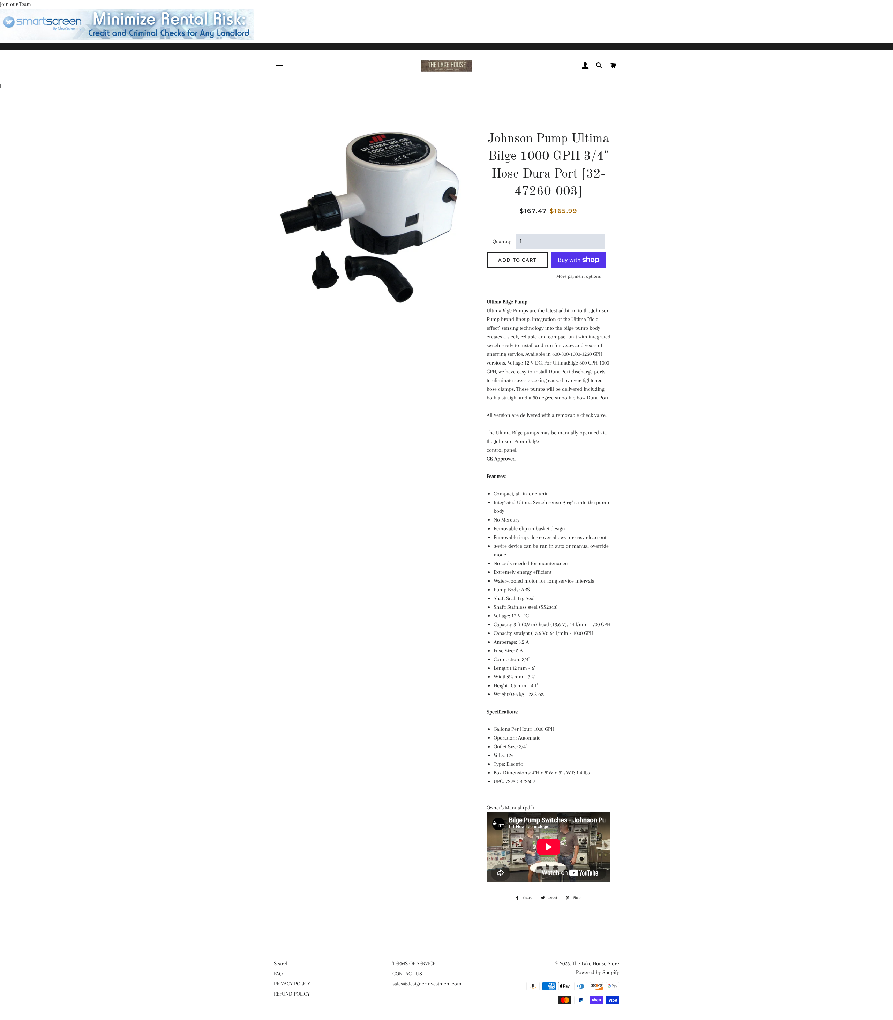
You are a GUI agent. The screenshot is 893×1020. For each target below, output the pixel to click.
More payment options (578, 276)
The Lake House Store (595, 963)
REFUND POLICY (292, 994)
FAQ (278, 973)
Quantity (502, 241)
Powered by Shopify (597, 972)
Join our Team (15, 4)
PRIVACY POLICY (292, 984)
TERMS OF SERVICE (413, 963)
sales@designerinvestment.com (426, 984)
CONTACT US (407, 973)
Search (281, 963)
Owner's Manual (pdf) (510, 807)
